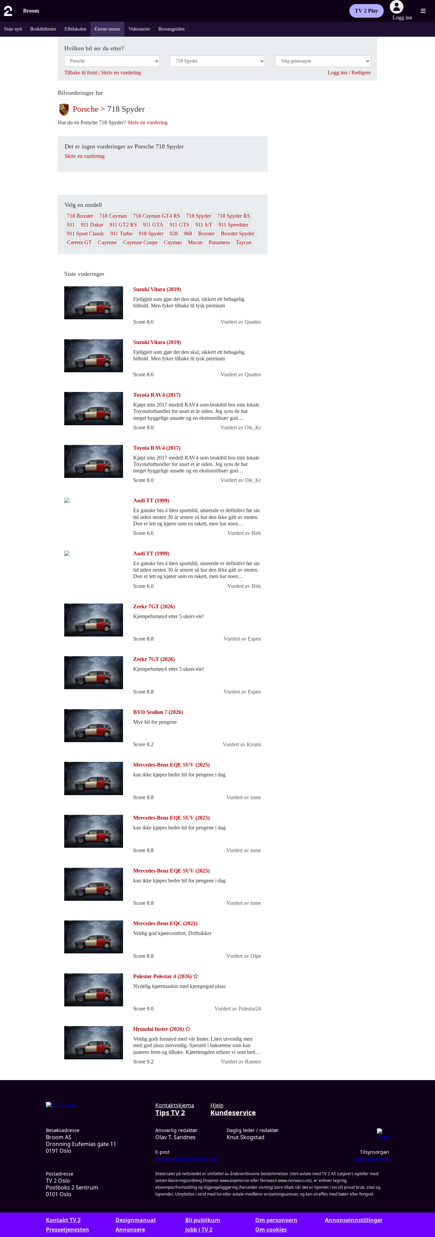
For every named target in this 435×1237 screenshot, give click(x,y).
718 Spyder (198, 216)
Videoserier (139, 29)
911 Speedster (233, 225)
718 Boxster (80, 216)
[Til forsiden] (7, 11)
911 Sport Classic (85, 233)
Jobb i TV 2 (198, 1229)
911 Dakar (92, 225)
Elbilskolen (75, 29)
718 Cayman (113, 216)
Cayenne (107, 242)
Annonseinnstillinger (354, 1220)
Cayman (173, 242)
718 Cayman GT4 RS (156, 216)
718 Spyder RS (233, 216)
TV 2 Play (366, 11)
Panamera (219, 242)
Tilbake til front (80, 72)
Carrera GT (79, 242)
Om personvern (276, 1220)
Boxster (206, 233)
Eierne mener (107, 29)
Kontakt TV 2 (63, 1220)
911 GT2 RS (123, 225)
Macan (195, 242)
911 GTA (153, 225)
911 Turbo (121, 233)
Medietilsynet (371, 1159)
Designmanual (136, 1220)
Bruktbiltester (43, 29)
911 (71, 225)
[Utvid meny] (423, 11)
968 (188, 233)
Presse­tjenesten (67, 1229)
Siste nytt (13, 29)
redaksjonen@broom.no (186, 1159)
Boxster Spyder (237, 233)
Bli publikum (202, 1220)
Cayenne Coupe (140, 242)
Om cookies (271, 1229)
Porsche (86, 108)
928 (174, 233)
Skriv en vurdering (121, 72)
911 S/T (203, 225)
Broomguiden (171, 29)
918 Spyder (151, 233)
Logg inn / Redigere (349, 72)
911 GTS (179, 225)
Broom (31, 11)
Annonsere (130, 1229)
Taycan (243, 242)
